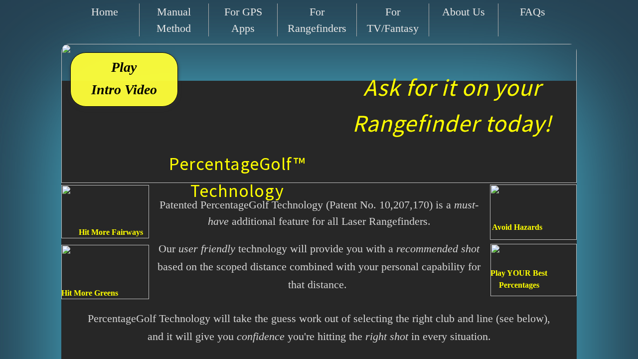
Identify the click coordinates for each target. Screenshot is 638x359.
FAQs (532, 11)
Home (104, 11)
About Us (463, 11)
